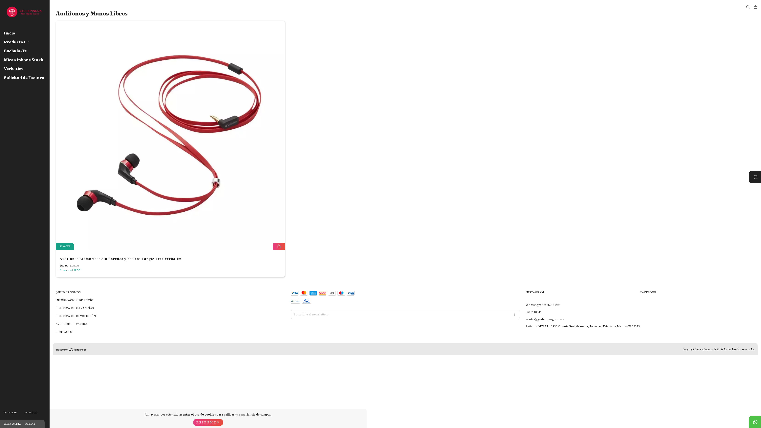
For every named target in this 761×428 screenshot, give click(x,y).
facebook (31, 413)
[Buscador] (748, 7)
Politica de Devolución (76, 316)
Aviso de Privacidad (73, 324)
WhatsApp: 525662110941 (543, 305)
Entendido (208, 422)
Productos (14, 41)
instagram (10, 413)
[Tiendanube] (71, 350)
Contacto (64, 331)
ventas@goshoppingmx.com (545, 319)
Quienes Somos (68, 292)
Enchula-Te (15, 50)
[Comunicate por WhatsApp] (755, 422)
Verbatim (13, 68)
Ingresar (29, 424)
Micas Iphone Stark (23, 59)
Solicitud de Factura (24, 77)
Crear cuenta (12, 424)
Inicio (9, 33)
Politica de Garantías (75, 308)
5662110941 (534, 312)
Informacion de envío (74, 300)
